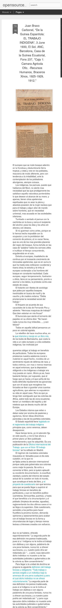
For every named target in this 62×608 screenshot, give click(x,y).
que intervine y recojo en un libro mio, (32, 336)
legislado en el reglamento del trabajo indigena (31, 423)
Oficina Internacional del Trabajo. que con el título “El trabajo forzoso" (32, 447)
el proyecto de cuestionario (29, 483)
